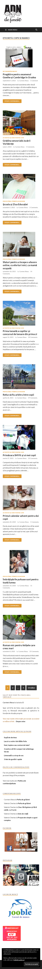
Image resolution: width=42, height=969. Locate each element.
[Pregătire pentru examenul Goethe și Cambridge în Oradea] (21, 56)
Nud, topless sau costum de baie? (17, 745)
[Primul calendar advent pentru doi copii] (21, 497)
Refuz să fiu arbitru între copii (18, 394)
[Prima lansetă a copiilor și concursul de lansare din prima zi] (21, 313)
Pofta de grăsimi (23, 799)
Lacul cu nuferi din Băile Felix (15, 741)
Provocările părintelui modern (14, 201)
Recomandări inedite (10, 71)
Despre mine (20, 721)
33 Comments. (34, 651)
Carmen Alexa (24, 81)
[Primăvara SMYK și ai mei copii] (21, 437)
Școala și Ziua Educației (15, 204)
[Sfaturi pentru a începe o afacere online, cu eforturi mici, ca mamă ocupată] (21, 244)
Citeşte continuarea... (11, 100)
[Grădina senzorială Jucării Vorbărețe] (21, 122)
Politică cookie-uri (19, 960)
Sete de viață (23, 814)
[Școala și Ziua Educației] (21, 186)
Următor (31, 688)
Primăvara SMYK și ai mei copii (19, 455)
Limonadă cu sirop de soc (14, 755)
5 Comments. (30, 147)
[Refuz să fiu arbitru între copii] (21, 376)
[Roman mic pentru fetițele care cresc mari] (21, 627)
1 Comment (34, 81)
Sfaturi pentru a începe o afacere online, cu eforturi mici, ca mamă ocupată (20, 265)
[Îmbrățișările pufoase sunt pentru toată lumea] (21, 561)
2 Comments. (33, 207)
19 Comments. (33, 398)
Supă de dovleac (10, 737)
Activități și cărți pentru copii (13, 138)
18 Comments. (33, 337)
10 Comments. (33, 458)
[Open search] (36, 29)
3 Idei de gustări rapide (13, 759)
